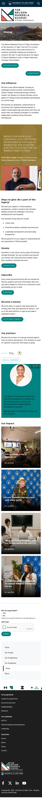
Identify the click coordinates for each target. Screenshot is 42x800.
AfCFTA (4, 721)
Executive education (8, 703)
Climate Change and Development (13, 725)
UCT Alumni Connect (12, 319)
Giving (8, 668)
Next (39, 366)
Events (3, 738)
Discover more (10, 65)
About (7, 674)
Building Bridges (6, 707)
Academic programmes (9, 699)
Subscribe (7, 292)
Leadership (5, 729)
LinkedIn (17, 783)
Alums (3, 742)
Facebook (3, 783)
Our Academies (10, 663)
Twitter (10, 783)
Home (7, 647)
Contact (4, 750)
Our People (9, 653)
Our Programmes (11, 658)
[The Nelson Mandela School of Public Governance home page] (17, 15)
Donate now (33, 73)
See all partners (11, 360)
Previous (30, 366)
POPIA (10, 792)
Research (4, 711)
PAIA (14, 792)
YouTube (24, 783)
